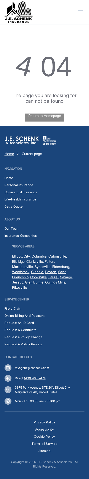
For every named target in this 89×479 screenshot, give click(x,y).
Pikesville (19, 287)
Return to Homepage (44, 116)
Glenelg (37, 272)
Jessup (17, 282)
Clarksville (34, 261)
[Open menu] (80, 12)
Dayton (50, 272)
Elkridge (18, 261)
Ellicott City (21, 256)
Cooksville (38, 277)
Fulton (49, 261)
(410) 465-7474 (35, 378)
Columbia (39, 256)
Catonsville (57, 256)
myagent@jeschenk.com (32, 368)
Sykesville (43, 266)
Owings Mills (55, 282)
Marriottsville (22, 266)
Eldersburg (60, 266)
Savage (66, 277)
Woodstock (20, 272)
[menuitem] (45, 177)
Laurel (53, 277)
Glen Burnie (34, 282)
